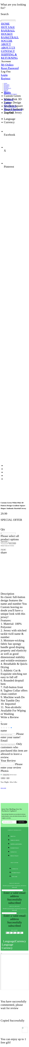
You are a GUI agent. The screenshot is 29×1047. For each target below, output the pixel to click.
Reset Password (10, 68)
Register (5, 78)
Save (8, 778)
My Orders (7, 64)
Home (7, 92)
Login (4, 75)
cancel (3, 778)
